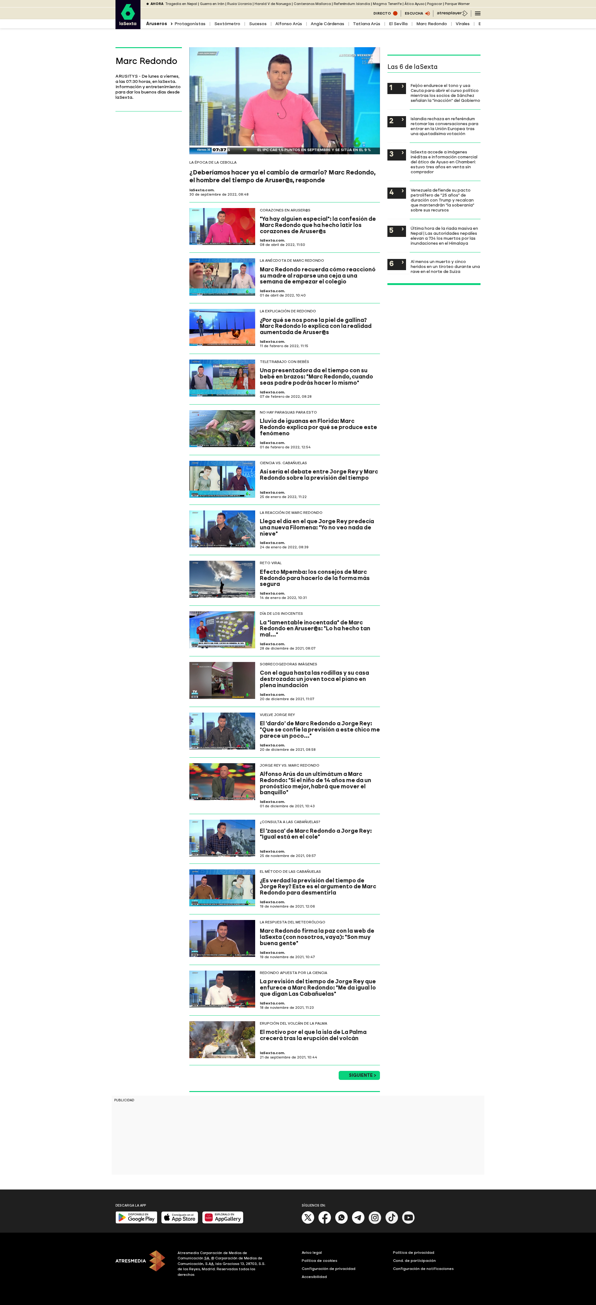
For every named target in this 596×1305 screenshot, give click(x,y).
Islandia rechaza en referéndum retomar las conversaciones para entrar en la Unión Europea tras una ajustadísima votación (444, 126)
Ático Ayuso (414, 4)
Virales (463, 23)
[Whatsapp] (341, 1222)
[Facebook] (324, 1222)
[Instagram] (375, 1222)
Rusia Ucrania (239, 4)
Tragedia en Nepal (181, 4)
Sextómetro (227, 23)
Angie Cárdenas (327, 23)
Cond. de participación (414, 1260)
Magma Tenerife (387, 4)
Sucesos (258, 23)
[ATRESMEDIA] (142, 1264)
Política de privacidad (413, 1252)
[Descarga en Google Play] (136, 1222)
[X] (308, 1222)
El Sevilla (398, 23)
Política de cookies (319, 1260)
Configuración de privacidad (328, 1268)
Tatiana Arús (366, 23)
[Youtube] (408, 1222)
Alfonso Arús (288, 23)
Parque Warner (457, 4)
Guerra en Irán (212, 4)
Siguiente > (362, 1075)
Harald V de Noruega (273, 4)
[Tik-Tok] (391, 1222)
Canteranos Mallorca (312, 4)
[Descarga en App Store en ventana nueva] (179, 1222)
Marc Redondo (431, 23)
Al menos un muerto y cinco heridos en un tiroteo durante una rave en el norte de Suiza (445, 266)
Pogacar (434, 4)
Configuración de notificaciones (423, 1268)
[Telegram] (358, 1222)
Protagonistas (189, 23)
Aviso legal (312, 1252)
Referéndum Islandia (352, 4)
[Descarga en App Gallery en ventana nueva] (223, 1222)
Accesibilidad (314, 1277)
